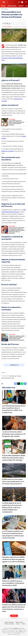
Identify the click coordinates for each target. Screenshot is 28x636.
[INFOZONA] (5, 2)
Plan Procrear (13, 376)
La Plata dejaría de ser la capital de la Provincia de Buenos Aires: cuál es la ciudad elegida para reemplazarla (12, 507)
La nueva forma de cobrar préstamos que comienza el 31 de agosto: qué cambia (14, 434)
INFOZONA (15, 628)
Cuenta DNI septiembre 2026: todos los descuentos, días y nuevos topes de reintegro (13, 458)
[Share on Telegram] (25, 383)
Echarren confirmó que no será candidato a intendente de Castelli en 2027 (13, 583)
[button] (19, 2)
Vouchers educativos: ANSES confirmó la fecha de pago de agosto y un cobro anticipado (13, 559)
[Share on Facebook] (5, 23)
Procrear (19, 376)
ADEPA (21, 631)
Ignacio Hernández (7, 26)
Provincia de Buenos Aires (7, 378)
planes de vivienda (7, 151)
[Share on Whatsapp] (9, 23)
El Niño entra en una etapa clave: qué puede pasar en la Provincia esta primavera (13, 481)
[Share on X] (7, 23)
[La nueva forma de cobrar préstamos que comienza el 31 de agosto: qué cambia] (14, 423)
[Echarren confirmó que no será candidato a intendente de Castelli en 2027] (14, 572)
